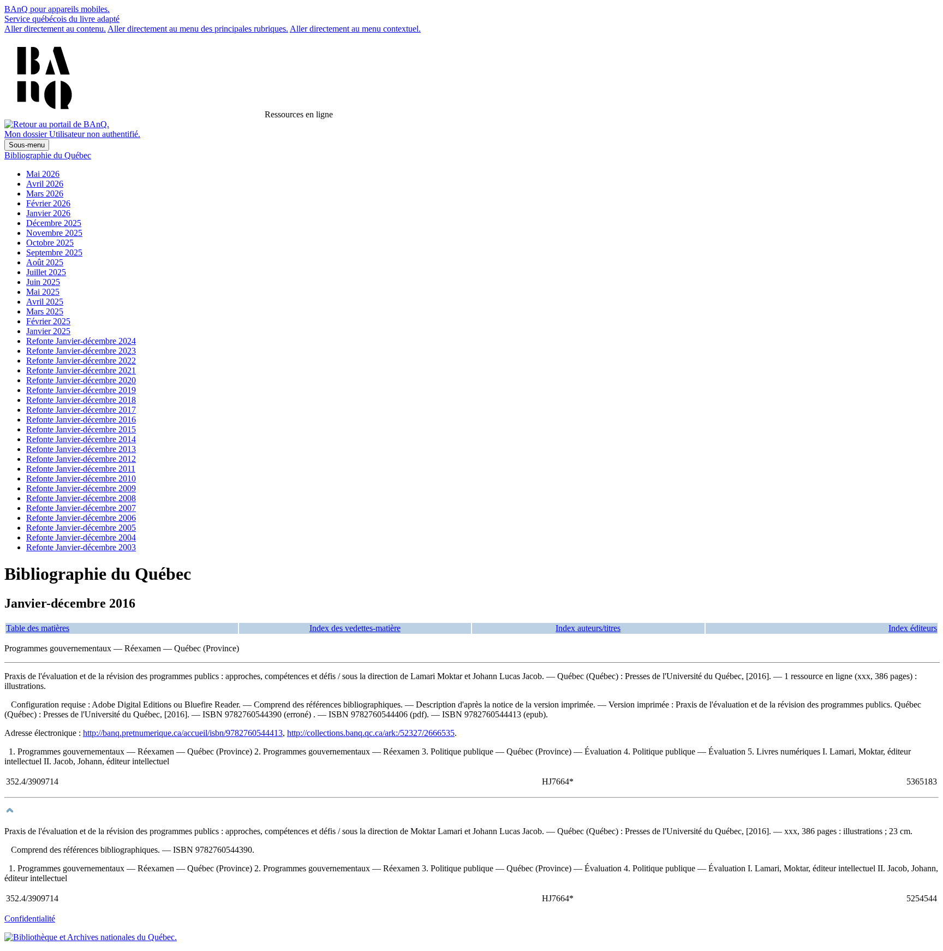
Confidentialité (29, 918)
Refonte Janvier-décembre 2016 (81, 419)
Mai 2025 (42, 291)
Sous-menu (27, 145)
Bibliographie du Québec (47, 155)
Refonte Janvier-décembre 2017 (81, 409)
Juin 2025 (43, 282)
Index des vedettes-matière (355, 628)
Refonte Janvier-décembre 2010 (81, 478)
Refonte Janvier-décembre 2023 (81, 350)
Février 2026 (48, 203)
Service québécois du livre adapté (62, 18)
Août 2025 (44, 262)
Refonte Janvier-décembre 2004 (81, 537)
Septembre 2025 (54, 252)
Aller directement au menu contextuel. (355, 28)
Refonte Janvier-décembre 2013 (81, 449)
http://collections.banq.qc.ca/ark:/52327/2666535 (371, 733)
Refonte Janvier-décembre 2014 (81, 439)
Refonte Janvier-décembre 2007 (81, 508)
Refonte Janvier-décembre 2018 (81, 400)
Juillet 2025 (46, 272)
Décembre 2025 (53, 223)
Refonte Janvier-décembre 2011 (80, 468)
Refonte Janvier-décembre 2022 (81, 360)
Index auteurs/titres (588, 628)
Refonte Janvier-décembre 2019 (81, 390)
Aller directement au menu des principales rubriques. (198, 28)
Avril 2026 (44, 183)
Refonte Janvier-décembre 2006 (81, 517)
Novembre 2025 (54, 232)
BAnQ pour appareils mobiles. (57, 9)
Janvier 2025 (48, 331)
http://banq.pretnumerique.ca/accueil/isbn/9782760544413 (183, 733)
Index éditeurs (912, 628)
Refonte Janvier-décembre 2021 (81, 370)
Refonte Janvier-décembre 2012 (81, 458)
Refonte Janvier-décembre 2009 (81, 488)
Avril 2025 (44, 301)
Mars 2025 (44, 311)
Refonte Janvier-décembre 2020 (81, 380)
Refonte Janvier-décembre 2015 (81, 429)
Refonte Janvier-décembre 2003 (81, 547)
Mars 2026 (44, 193)
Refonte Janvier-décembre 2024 (81, 341)
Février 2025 (48, 321)
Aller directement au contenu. (55, 28)
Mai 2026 (42, 174)
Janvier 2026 (48, 213)
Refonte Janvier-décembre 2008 (81, 498)
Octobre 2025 (50, 242)
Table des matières (37, 628)
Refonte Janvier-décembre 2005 (81, 527)
